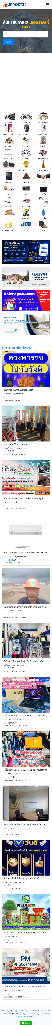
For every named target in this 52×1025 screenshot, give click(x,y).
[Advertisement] (26, 80)
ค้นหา (8, 42)
